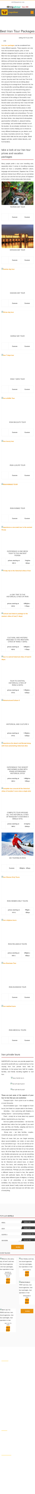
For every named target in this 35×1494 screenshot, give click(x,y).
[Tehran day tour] (17, 195)
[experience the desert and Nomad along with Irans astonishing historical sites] (17, 744)
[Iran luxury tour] (8, 441)
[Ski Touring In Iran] (17, 844)
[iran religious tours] (9, 920)
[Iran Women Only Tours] (11, 877)
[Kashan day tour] (8, 269)
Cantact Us (7, 1484)
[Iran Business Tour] (9, 963)
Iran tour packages (8, 45)
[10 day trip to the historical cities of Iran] (16, 570)
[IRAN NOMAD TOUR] (10, 484)
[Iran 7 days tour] (8, 355)
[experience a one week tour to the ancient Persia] (17, 528)
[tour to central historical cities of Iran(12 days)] (17, 658)
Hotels (6, 1473)
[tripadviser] (14, 7)
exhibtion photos (9, 1478)
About (6, 1461)
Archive (18, 1247)
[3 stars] (11, 38)
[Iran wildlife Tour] (8, 398)
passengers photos (10, 1467)
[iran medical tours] (9, 1006)
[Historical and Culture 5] (11, 700)
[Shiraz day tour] (8, 312)
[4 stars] (14, 38)
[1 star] (5, 38)
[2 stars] (8, 38)
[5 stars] (17, 38)
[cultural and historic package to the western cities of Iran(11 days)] (17, 615)
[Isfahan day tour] (17, 238)
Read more (8, 1281)
